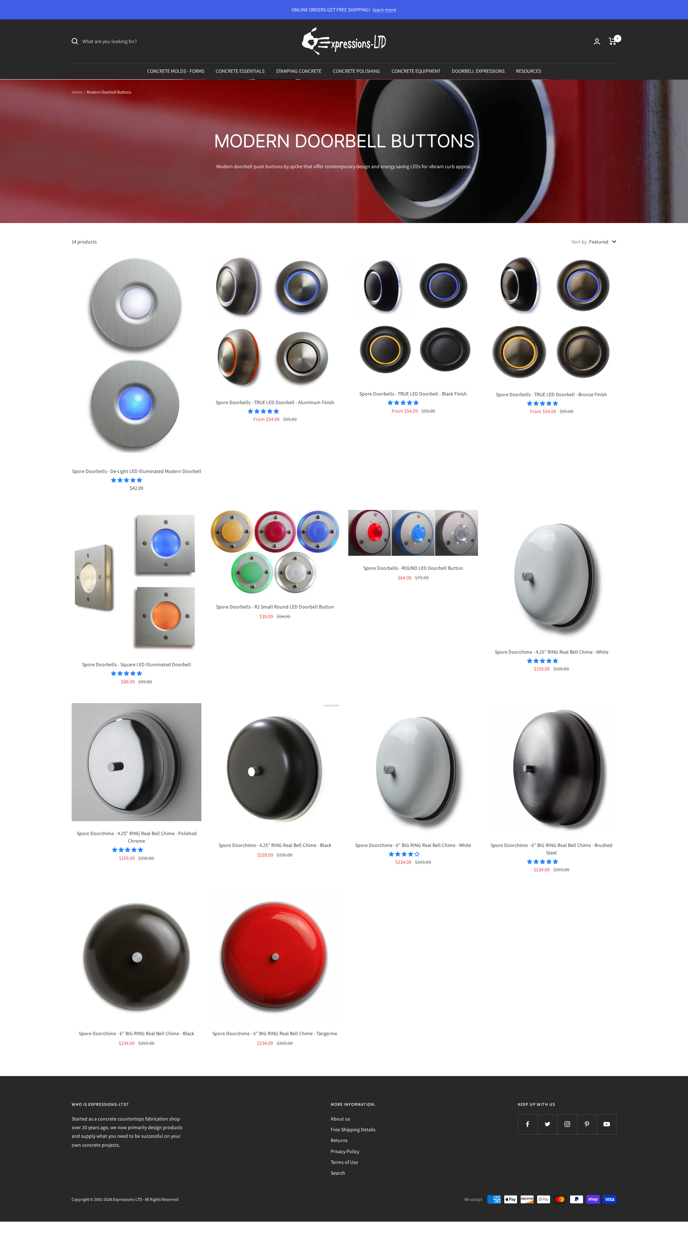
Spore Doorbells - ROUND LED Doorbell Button (413, 568)
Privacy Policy (345, 1151)
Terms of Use (344, 1162)
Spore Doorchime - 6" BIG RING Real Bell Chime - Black (136, 1033)
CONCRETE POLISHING (356, 71)
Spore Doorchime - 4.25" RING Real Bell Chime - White (551, 652)
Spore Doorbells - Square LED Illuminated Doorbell (136, 664)
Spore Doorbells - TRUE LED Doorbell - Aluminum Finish (275, 402)
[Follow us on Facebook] (528, 1124)
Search (338, 1173)
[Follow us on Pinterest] (587, 1124)
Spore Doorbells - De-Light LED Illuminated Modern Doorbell (136, 471)
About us (340, 1119)
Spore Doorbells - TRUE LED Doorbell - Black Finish (413, 393)
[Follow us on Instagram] (567, 1124)
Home (77, 92)
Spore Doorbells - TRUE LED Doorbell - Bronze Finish (551, 394)
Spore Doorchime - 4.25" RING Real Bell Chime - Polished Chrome (137, 837)
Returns (339, 1140)
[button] (127, 480)
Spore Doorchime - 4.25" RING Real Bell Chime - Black (275, 845)
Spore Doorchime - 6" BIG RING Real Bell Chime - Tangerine (274, 1033)
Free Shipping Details (353, 1129)
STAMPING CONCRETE (298, 71)
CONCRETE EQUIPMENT (416, 71)
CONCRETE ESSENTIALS (240, 71)
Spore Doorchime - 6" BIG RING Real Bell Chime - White (413, 845)
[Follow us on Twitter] (547, 1124)
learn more (384, 9)
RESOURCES (528, 71)
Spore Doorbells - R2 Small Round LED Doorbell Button (275, 606)
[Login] (597, 41)
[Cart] (612, 41)
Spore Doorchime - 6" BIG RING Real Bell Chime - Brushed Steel (551, 849)
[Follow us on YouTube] (606, 1124)
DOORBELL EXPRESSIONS (478, 71)
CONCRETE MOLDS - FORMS (175, 71)
